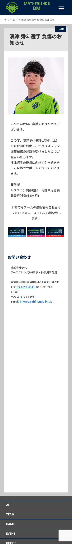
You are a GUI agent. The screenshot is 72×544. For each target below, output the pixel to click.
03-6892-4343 (25, 287)
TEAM (60, 29)
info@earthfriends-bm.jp (36, 301)
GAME (10, 524)
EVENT (11, 533)
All (8, 505)
